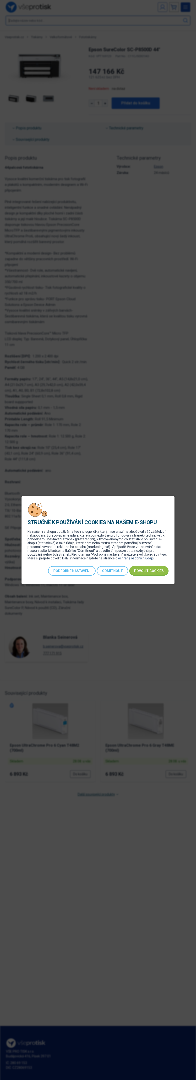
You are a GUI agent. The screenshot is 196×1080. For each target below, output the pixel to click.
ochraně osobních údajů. (136, 558)
